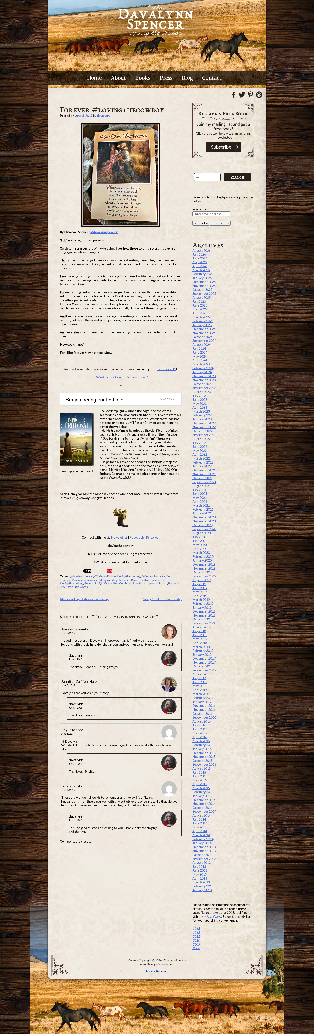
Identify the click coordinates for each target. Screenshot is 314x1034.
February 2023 (202, 415)
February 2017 (202, 698)
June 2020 (199, 541)
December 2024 (204, 329)
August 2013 (201, 862)
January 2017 (202, 702)
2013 (196, 928)
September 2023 (204, 388)
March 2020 (201, 552)
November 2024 (204, 333)
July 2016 (199, 725)
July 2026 (199, 254)
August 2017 (201, 674)
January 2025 (202, 325)
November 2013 (204, 851)
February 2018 (202, 651)
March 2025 (201, 317)
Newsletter (119, 537)
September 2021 (204, 482)
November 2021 (204, 474)
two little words (78, 586)
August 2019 (201, 580)
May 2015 (199, 780)
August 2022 (201, 439)
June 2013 (199, 870)
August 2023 (201, 392)
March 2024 (201, 364)
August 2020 (201, 533)
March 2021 (201, 505)
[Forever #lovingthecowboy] (121, 175)
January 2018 (202, 655)
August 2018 (201, 627)
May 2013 (199, 874)
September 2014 (204, 811)
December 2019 (204, 564)
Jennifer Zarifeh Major (79, 681)
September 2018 (204, 623)
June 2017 (199, 682)
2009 (196, 944)
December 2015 (204, 753)
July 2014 (199, 819)
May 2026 (199, 262)
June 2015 (199, 776)
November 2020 (204, 521)
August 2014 (201, 815)
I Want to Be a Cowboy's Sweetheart (124, 583)
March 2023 (201, 411)
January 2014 (202, 843)
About (118, 78)
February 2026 (202, 274)
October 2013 (202, 855)
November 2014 (204, 804)
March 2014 (201, 835)
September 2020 (204, 529)
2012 (196, 932)
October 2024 (202, 337)
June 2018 (199, 635)
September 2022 (204, 435)
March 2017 (201, 694)
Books (143, 78)
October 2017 (202, 666)
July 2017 (199, 678)
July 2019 (199, 584)
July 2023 (199, 396)
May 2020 (199, 545)
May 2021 (199, 498)
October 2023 (202, 384)
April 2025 (199, 313)
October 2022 (202, 431)
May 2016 (199, 733)
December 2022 (204, 423)
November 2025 (204, 286)
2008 (196, 948)
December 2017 (204, 658)
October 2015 (202, 761)
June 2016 (199, 729)
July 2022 (199, 443)
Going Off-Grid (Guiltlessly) (162, 599)
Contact (212, 78)
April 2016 (199, 737)
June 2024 (199, 352)
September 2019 (204, 576)
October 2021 (202, 478)
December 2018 (204, 611)
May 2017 (199, 686)
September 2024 (204, 341)
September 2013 (204, 859)
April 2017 (199, 690)
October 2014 (202, 808)
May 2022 (199, 450)
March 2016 (201, 741)
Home (94, 78)
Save (110, 571)
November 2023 (204, 380)
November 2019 (204, 568)
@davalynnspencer (104, 232)
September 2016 (204, 717)
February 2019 (202, 603)
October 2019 (202, 572)
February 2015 (202, 792)
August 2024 (201, 345)
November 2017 (204, 662)
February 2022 (202, 462)
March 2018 (201, 647)
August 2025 (201, 297)
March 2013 (201, 882)
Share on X (167, 399)
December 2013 (204, 847)
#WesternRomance (153, 576)
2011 (196, 936)
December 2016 (204, 705)
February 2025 (202, 321)
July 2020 (199, 537)
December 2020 (204, 517)
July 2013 (199, 866)
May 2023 (199, 403)
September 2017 (204, 670)
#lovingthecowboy (128, 576)
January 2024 (202, 372)
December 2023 (204, 376)
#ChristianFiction (105, 576)
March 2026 (201, 270)
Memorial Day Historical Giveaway (84, 599)
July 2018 (199, 631)
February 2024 (202, 368)
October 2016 (202, 713)
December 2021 (204, 470)
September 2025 (204, 293)
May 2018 (199, 639)
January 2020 (202, 560)
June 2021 (199, 494)
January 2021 (202, 513)
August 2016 (201, 721)
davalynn (103, 116)
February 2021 (202, 509)
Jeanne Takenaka (75, 629)
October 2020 (202, 525)
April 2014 (199, 831)
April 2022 (199, 454)
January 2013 (202, 890)
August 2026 (201, 250)
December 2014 (204, 800)
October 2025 (202, 289)
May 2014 (199, 827)
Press (166, 78)
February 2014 (202, 839)
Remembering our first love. (95, 399)
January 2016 (202, 749)
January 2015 (202, 796)
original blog (212, 916)
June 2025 (199, 305)
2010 (196, 940)
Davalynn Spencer (149, 580)
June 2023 (199, 399)
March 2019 (201, 600)
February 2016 (202, 745)
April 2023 (199, 407)
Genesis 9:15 (167, 369)
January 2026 (202, 278)
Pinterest (153, 537)
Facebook (137, 537)
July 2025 (199, 301)
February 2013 (202, 886)
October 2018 (202, 619)
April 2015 (199, 784)
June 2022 (199, 446)
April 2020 (199, 549)
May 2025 (199, 309)
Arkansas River (128, 580)
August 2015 (201, 768)
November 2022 (204, 427)
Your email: (200, 209)
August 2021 (201, 486)
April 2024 (199, 360)
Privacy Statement (157, 971)
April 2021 (199, 502)
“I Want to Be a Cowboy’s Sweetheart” (120, 377)
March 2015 (201, 788)
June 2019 (199, 588)
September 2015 (204, 764)
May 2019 (199, 592)
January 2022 (202, 466)
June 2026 (199, 258)
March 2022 (201, 458)
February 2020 (202, 556)
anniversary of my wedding (101, 580)
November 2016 (204, 709)
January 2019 (202, 607)
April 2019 (199, 596)
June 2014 (199, 823)
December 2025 (204, 282)
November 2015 (204, 757)
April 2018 (199, 643)
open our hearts (157, 583)
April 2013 (199, 878)
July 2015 (199, 772)
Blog (187, 78)
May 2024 (199, 356)
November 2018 (204, 615)
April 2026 (199, 266)
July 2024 (199, 348)
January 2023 (202, 419)
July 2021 (199, 490)
